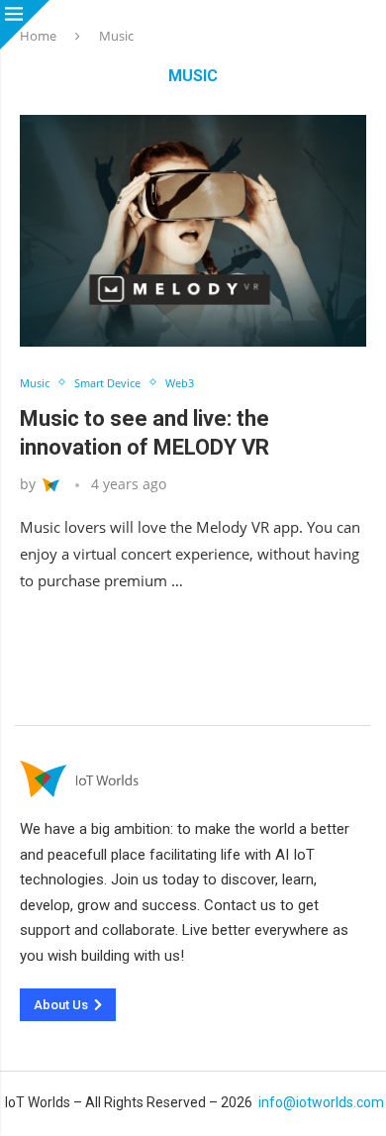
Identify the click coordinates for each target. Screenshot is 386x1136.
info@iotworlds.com (321, 1102)
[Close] (24, 25)
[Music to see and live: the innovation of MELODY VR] (193, 230)
